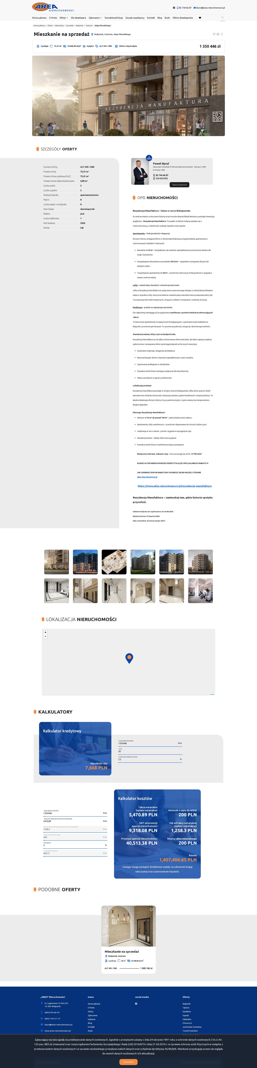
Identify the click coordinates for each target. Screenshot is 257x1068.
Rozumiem (128, 1062)
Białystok (186, 1004)
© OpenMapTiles (185, 694)
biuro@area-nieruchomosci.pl (58, 1024)
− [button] (45, 636)
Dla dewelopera (78, 18)
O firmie (53, 18)
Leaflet (175, 694)
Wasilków (187, 1012)
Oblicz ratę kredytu (128, 46)
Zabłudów (187, 1019)
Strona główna (39, 18)
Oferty (63, 18)
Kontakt (151, 18)
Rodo (167, 18)
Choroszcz (187, 1023)
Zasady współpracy (134, 18)
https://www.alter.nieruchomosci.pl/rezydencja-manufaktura (175, 486)
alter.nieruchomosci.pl (147, 477)
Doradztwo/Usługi (114, 18)
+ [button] (45, 632)
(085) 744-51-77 (52, 1018)
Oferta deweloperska (183, 18)
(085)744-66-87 (52, 1012)
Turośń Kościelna (190, 1031)
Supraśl (186, 1015)
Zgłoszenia (92, 1015)
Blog (160, 18)
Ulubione (91, 1019)
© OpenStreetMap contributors (203, 694)
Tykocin (186, 1008)
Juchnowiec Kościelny (192, 1027)
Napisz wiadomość (179, 185)
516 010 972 (162, 178)
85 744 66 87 (162, 175)
